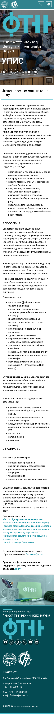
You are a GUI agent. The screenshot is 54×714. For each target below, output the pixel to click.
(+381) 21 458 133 (18, 692)
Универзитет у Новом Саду (20, 42)
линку (17, 569)
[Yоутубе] (29, 72)
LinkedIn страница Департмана (18, 542)
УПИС (12, 61)
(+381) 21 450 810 (22, 683)
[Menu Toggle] (49, 80)
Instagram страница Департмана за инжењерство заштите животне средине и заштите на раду (25, 535)
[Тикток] (16, 72)
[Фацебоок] (4, 72)
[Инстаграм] (10, 72)
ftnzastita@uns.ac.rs (36, 554)
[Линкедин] (35, 72)
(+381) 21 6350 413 (12, 687)
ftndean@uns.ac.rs (19, 695)
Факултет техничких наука (22, 48)
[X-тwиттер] (23, 72)
